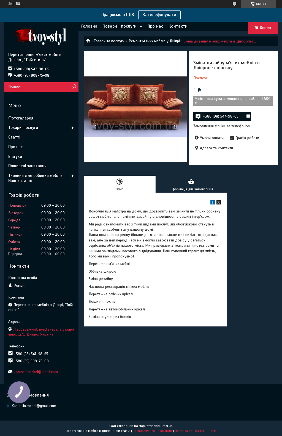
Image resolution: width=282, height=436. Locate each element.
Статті (14, 137)
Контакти (178, 26)
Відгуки (15, 156)
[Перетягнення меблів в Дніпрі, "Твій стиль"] (41, 37)
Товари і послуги (120, 26)
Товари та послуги (109, 41)
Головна (89, 26)
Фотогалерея (20, 118)
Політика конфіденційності (195, 431)
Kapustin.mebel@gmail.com (34, 405)
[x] (218, 203)
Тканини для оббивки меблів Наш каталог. (35, 178)
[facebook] (212, 203)
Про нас (155, 26)
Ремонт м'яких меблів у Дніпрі (154, 41)
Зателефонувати (159, 14)
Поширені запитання (27, 165)
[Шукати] (73, 87)
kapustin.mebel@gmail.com (36, 371)
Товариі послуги (23, 127)
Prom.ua (167, 426)
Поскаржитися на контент (152, 431)
